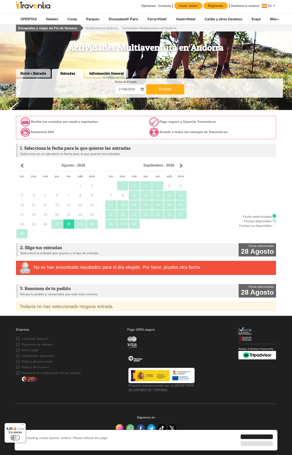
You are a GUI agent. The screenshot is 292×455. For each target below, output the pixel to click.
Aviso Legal (29, 350)
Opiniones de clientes (36, 344)
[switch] (15, 437)
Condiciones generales (38, 356)
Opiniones (148, 6)
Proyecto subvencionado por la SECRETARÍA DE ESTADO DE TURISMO (161, 388)
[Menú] (23, 426)
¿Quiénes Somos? (34, 338)
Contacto (164, 6)
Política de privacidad (36, 361)
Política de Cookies (35, 367)
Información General (106, 73)
